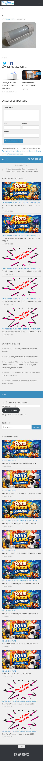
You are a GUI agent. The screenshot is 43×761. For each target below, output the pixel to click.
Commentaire (9, 108)
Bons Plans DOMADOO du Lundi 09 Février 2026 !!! (20, 644)
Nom (6, 123)
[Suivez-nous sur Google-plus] (40, 159)
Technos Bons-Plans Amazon (29, 203)
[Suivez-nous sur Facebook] (29, 159)
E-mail (25, 123)
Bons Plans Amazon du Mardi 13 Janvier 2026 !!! (21, 332)
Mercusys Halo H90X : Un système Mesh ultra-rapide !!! (9, 85)
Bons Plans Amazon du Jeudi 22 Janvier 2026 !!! (21, 301)
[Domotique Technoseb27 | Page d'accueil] (9, 3)
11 (39, 73)
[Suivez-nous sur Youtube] (36, 159)
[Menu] (40, 3)
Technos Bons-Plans (9, 203)
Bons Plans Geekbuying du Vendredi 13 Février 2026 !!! (21, 584)
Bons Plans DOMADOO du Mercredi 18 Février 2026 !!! (21, 493)
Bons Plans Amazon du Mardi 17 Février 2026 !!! (19, 523)
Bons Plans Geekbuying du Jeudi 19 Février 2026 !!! (20, 463)
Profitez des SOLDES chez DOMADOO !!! (16, 674)
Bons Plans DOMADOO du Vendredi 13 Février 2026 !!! (21, 554)
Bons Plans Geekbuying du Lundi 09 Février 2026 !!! (20, 614)
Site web (7, 131)
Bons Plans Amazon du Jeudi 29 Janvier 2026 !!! (21, 271)
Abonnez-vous (11, 410)
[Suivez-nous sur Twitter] (32, 159)
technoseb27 (9, 19)
